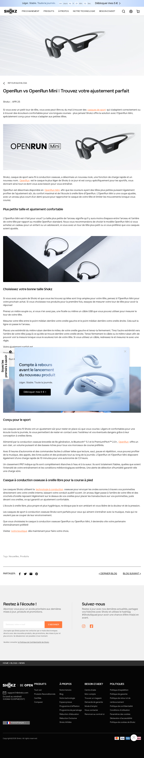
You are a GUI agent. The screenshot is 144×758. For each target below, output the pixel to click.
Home (6, 663)
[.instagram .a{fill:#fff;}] (83, 626)
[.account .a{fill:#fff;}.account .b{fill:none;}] (131, 13)
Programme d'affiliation (69, 706)
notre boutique (19, 531)
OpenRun (25, 181)
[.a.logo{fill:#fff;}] (10, 11)
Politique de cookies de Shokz (122, 722)
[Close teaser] (10, 351)
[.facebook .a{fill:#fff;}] (91, 626)
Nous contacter (91, 710)
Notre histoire (65, 690)
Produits (24, 557)
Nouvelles (14, 557)
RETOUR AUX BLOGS (17, 83)
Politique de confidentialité (121, 706)
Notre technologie (67, 698)
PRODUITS (49, 11)
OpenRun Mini (52, 190)
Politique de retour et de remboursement (120, 700)
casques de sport (96, 110)
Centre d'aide (90, 690)
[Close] (125, 351)
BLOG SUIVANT (131, 574)
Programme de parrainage (70, 710)
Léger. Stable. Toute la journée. (39, 3)
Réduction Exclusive (68, 718)
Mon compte (90, 694)
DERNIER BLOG (109, 574)
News (22, 663)
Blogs (14, 663)
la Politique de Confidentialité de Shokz (33, 642)
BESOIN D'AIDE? (107, 11)
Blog (61, 694)
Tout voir (38, 690)
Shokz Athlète (65, 722)
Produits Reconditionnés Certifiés (44, 696)
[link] (19, 574)
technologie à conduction (49, 490)
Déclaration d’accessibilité (121, 718)
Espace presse (65, 702)
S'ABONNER (53, 625)
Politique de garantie (118, 694)
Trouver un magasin (93, 698)
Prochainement (31, 11)
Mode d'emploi (91, 706)
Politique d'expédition (119, 690)
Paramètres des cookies (120, 714)
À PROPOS (63, 11)
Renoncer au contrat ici (94, 714)
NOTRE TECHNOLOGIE (84, 11)
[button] (4, 366)
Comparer (38, 702)
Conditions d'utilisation (120, 710)
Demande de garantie (94, 702)
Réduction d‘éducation (69, 714)
